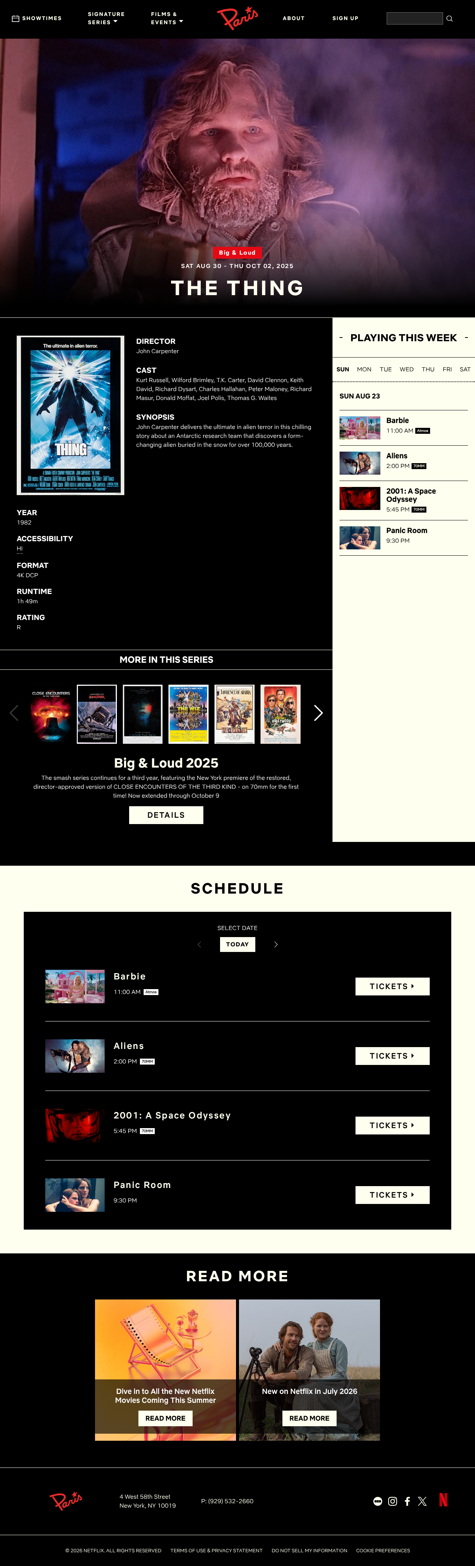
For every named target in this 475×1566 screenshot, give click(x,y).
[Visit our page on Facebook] (407, 1501)
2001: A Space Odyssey (411, 495)
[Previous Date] (199, 944)
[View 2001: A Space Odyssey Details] (360, 498)
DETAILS (166, 815)
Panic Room (407, 530)
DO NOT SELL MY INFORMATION (309, 1550)
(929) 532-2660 (230, 1501)
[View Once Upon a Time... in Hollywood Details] (281, 714)
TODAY (237, 944)
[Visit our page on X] (422, 1501)
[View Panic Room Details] (360, 537)
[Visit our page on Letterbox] (377, 1501)
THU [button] (428, 369)
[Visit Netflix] (443, 1506)
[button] (14, 714)
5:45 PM (398, 509)
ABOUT (294, 18)
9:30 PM (398, 541)
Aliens (396, 456)
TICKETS (389, 986)
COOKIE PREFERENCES (383, 1550)
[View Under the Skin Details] (143, 714)
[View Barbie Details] (360, 427)
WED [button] (407, 369)
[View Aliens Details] (360, 463)
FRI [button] (447, 369)
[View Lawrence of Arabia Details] (234, 714)
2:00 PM (398, 466)
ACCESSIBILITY (45, 538)
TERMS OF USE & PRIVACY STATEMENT (216, 1550)
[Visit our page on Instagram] (392, 1501)
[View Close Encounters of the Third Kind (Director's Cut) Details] (51, 714)
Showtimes (42, 18)
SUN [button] (343, 369)
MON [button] (364, 369)
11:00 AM (399, 431)
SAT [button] (465, 369)
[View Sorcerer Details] (97, 714)
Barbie (397, 420)
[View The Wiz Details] (188, 714)
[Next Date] (276, 944)
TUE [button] (386, 369)
